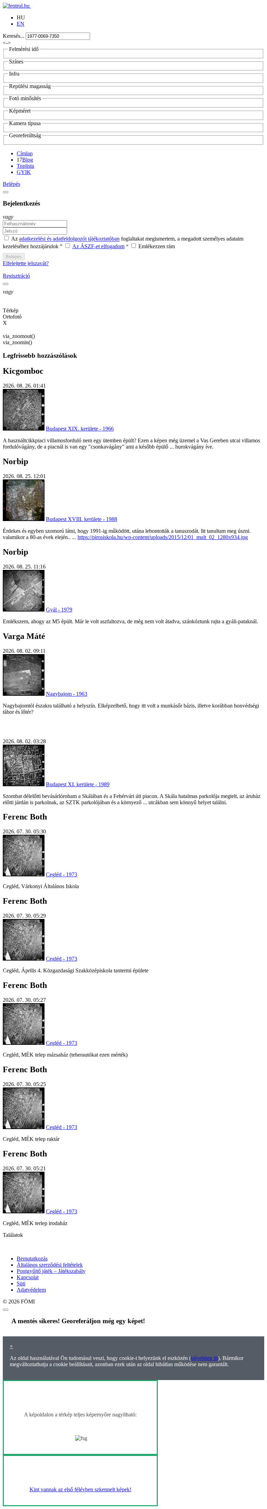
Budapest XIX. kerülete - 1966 (80, 429)
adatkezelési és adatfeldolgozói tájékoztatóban (69, 239)
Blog (27, 160)
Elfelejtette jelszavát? (26, 263)
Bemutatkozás (32, 1258)
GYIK (24, 172)
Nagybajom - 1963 (66, 694)
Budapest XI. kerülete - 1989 (78, 784)
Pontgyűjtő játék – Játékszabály (51, 1271)
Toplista (25, 166)
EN (20, 24)
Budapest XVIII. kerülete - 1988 (81, 519)
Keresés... (13, 36)
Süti (21, 1283)
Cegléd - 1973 (61, 874)
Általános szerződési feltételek (50, 1265)
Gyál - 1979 (59, 610)
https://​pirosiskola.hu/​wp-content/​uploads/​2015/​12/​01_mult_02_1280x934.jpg (163, 537)
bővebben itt (204, 1358)
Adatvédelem (31, 1290)
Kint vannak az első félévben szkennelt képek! (80, 1489)
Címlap (25, 153)
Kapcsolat (28, 1277)
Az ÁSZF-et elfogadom (98, 246)
